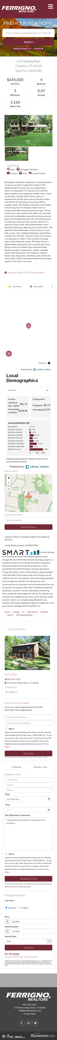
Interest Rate (10, 936)
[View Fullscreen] (8, 489)
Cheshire (44, 612)
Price (7, 917)
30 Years (12, 908)
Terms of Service (19, 887)
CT (23, 612)
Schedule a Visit (40, 767)
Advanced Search (20, 49)
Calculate (28, 947)
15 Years (24, 908)
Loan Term (9, 900)
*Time (7, 805)
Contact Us (11, 687)
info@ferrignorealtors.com (29, 1010)
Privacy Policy (30, 1014)
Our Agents (11, 691)
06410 (10, 615)
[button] (28, 42)
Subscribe (28, 753)
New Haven (32, 612)
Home (7, 612)
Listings (16, 612)
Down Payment (11, 926)
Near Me (37, 49)
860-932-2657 (14, 679)
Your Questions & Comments (17, 815)
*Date (7, 794)
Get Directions (28, 526)
